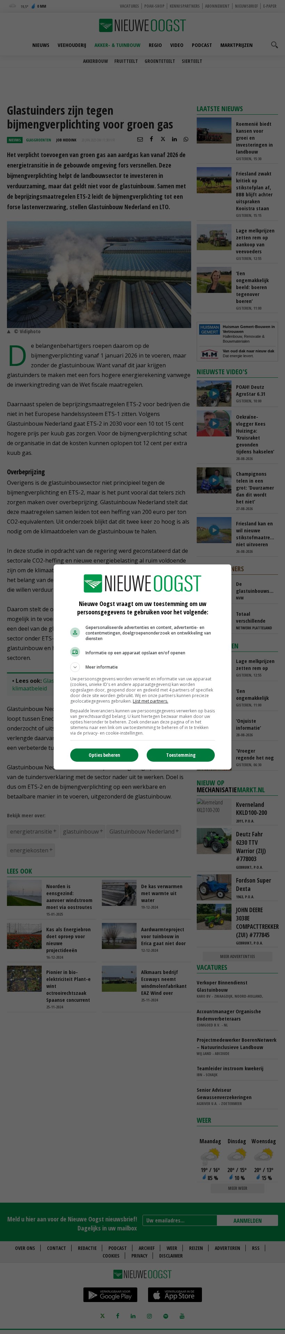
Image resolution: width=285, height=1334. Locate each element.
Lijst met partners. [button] (150, 701)
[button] (142, 667)
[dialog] (142, 667)
